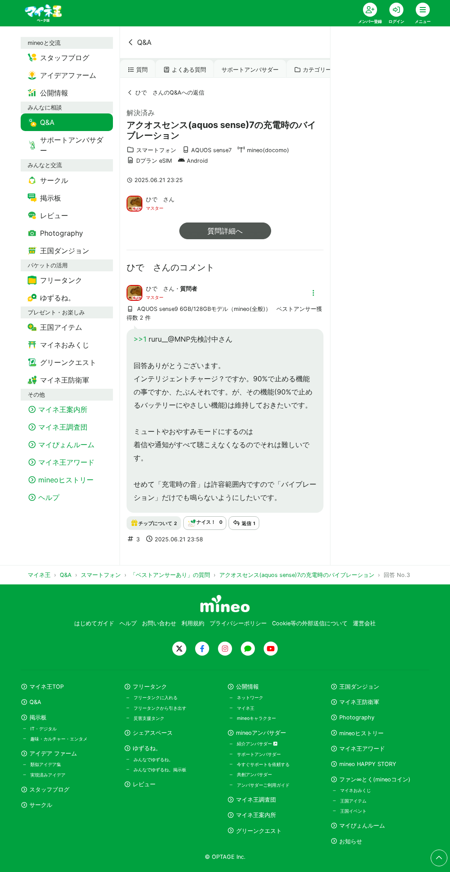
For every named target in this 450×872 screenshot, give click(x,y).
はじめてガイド (94, 623)
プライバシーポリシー (238, 623)
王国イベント (353, 811)
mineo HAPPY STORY (367, 764)
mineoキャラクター (256, 718)
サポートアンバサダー (250, 69)
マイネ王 (245, 708)
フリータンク (150, 686)
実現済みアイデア (47, 774)
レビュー (144, 784)
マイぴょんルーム (362, 825)
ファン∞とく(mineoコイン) (374, 779)
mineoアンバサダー (261, 733)
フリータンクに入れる (156, 697)
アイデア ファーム (53, 753)
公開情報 (247, 686)
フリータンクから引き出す (160, 708)
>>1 (140, 339)
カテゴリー (317, 69)
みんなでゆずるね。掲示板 (160, 769)
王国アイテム (353, 800)
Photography (356, 717)
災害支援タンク (149, 718)
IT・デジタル (43, 728)
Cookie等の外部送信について (310, 623)
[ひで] (134, 202)
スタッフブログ (49, 789)
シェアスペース (153, 733)
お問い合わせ (159, 623)
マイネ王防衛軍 (359, 702)
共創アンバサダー (254, 774)
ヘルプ (128, 623)
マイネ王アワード (362, 748)
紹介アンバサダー (255, 743)
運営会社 (364, 623)
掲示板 (38, 717)
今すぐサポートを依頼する (263, 764)
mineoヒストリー (361, 733)
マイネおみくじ (355, 790)
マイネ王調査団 (256, 799)
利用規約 (192, 623)
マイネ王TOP (46, 686)
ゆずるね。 (147, 748)
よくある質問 (189, 69)
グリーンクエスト (259, 831)
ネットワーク (250, 697)
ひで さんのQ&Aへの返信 (169, 92)
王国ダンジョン (359, 686)
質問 (142, 69)
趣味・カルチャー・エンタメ (58, 738)
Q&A (144, 42)
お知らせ (350, 841)
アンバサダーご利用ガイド (263, 785)
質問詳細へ (225, 230)
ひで (154, 199)
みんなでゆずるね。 (153, 759)
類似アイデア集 (45, 764)
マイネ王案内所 (256, 815)
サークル (40, 805)
